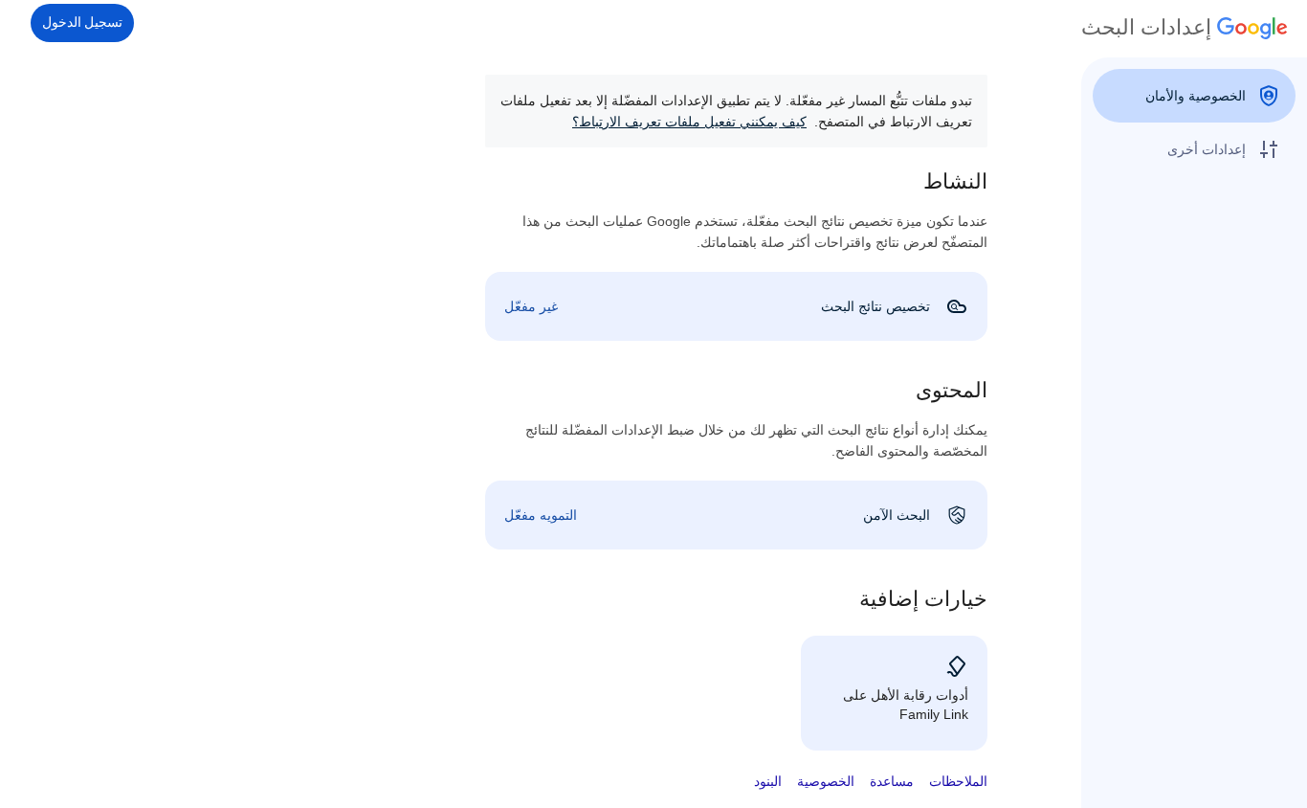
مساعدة (892, 781)
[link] (736, 306)
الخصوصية (825, 781)
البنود (768, 781)
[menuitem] (1194, 96)
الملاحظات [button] (958, 781)
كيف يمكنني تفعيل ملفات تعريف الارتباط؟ (689, 121)
